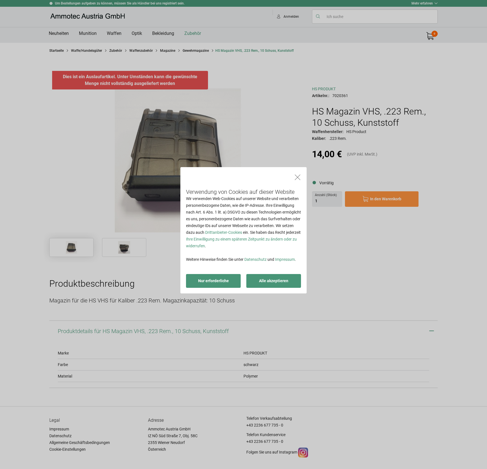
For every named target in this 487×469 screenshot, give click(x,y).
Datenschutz (255, 259)
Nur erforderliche (213, 281)
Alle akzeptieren (273, 281)
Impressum (285, 259)
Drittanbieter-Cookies (223, 232)
